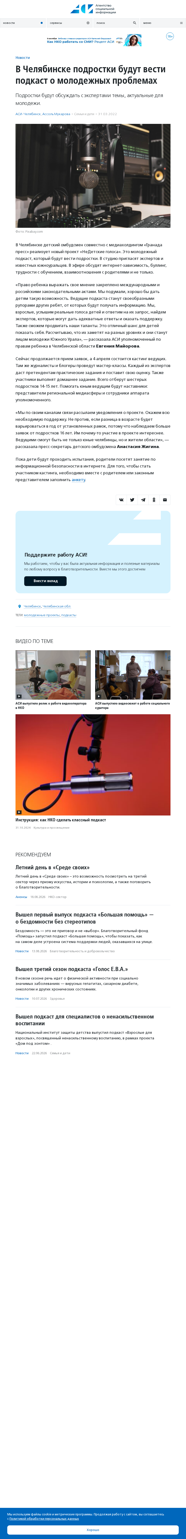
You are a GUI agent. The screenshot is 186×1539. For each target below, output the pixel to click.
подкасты (68, 615)
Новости (23, 57)
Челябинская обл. (57, 606)
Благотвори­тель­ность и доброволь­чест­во (82, 951)
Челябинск (32, 606)
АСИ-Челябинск (28, 114)
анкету (78, 479)
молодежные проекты (42, 615)
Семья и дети (84, 114)
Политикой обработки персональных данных (44, 1519)
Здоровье (57, 998)
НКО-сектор (57, 897)
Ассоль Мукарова (56, 114)
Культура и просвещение (52, 827)
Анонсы (21, 897)
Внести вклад (45, 581)
